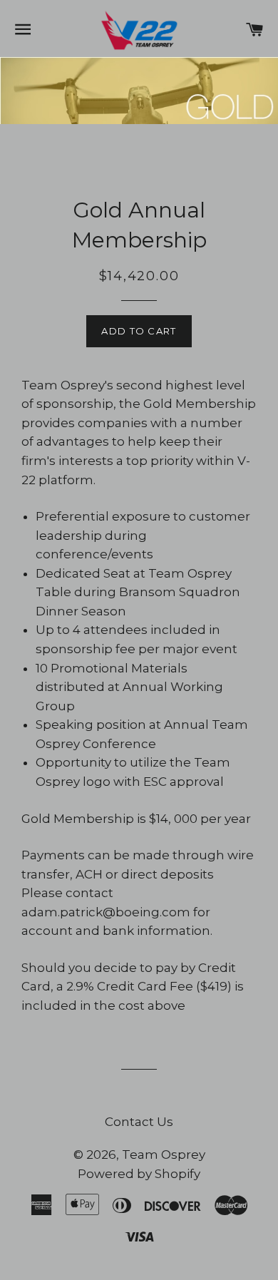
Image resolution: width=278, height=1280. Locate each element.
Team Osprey (163, 1154)
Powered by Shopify (139, 1174)
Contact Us (139, 1122)
